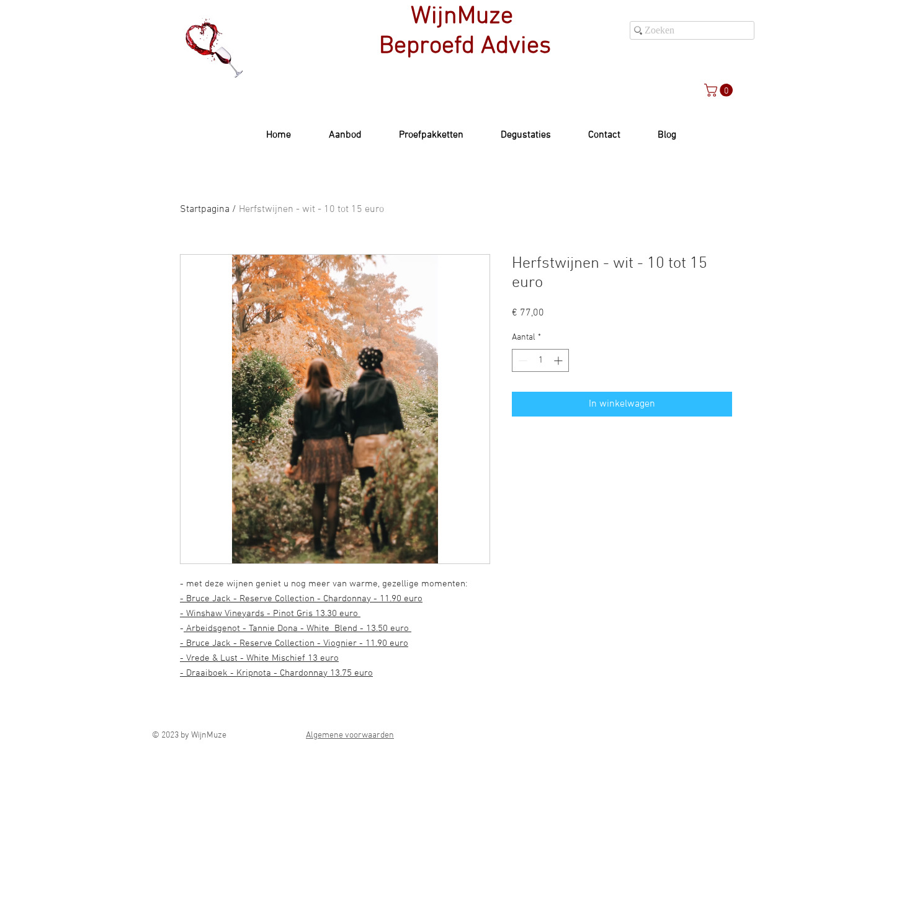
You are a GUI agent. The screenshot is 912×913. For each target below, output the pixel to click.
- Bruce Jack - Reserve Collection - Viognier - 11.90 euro (294, 643)
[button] (720, 90)
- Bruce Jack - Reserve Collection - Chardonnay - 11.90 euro (301, 598)
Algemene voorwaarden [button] (350, 735)
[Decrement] (521, 360)
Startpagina (205, 209)
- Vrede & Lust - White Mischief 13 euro (259, 658)
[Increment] (559, 360)
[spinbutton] (540, 360)
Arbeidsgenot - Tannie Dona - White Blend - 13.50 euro (297, 628)
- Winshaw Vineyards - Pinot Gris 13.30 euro (270, 613)
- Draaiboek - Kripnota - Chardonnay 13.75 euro (276, 673)
